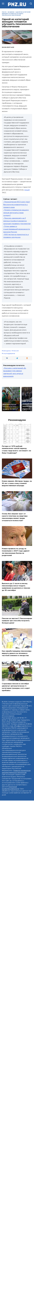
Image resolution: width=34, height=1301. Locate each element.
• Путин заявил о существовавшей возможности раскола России (16, 229)
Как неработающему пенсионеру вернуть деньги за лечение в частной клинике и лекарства (16, 653)
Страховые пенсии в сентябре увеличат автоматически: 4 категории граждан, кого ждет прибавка (16, 687)
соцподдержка (9, 353)
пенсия (16, 351)
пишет (27, 190)
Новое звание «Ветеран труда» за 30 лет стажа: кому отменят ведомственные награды (17, 483)
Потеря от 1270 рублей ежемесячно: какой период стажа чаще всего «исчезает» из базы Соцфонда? (16, 449)
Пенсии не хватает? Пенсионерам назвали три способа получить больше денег (17, 620)
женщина (7, 351)
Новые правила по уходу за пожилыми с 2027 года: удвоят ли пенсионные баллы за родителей (16, 552)
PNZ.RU (4, 12)
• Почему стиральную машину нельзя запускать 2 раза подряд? (16, 212)
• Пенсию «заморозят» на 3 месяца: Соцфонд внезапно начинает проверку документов (17, 221)
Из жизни (11, 12)
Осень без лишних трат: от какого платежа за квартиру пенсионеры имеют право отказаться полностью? (14, 517)
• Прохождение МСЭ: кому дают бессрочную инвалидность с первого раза (16, 204)
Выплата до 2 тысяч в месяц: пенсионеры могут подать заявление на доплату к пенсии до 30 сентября (16, 586)
